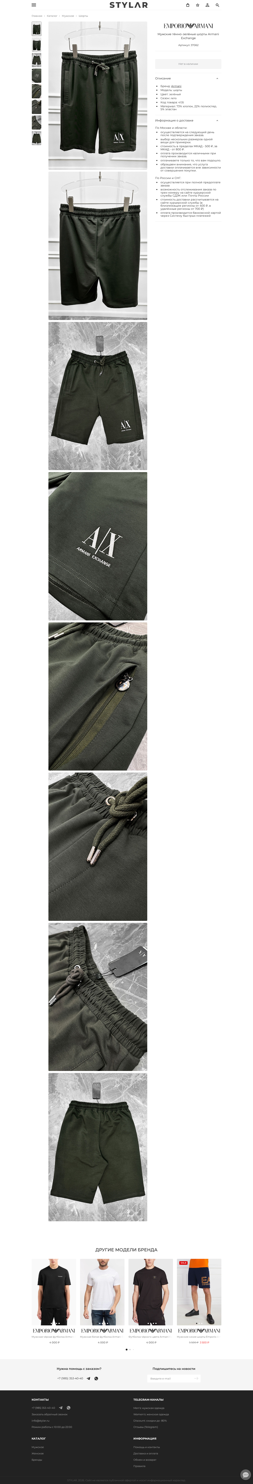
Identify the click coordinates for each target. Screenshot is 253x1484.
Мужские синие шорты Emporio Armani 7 (199, 1336)
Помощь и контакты (146, 1447)
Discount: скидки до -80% (150, 1420)
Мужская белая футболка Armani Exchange (102, 1336)
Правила (139, 1466)
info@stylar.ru (40, 1420)
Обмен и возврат (144, 1459)
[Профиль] (207, 5)
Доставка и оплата (145, 1453)
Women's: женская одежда (151, 1414)
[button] (126, 1349)
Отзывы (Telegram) (145, 1426)
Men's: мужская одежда (148, 1408)
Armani (176, 86)
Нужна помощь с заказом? (79, 1369)
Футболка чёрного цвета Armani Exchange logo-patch (150, 1336)
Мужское (38, 1447)
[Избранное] (198, 5)
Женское (38, 1453)
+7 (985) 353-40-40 (70, 1378)
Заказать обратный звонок (50, 1414)
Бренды (37, 1459)
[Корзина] (188, 5)
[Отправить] (197, 1378)
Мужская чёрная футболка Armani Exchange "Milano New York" (54, 1336)
